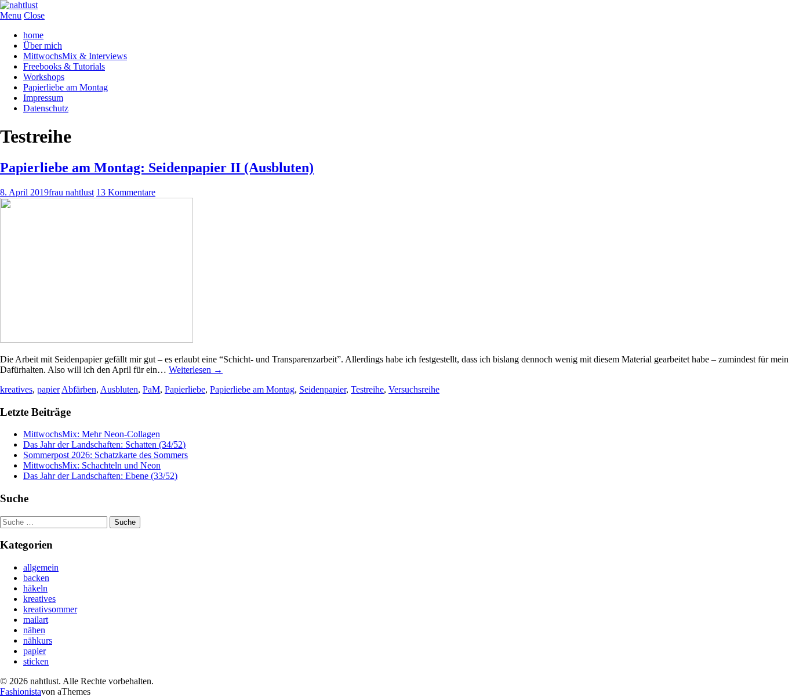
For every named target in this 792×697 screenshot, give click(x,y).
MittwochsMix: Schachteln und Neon (92, 465)
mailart (35, 620)
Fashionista (20, 691)
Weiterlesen (196, 370)
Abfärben (78, 389)
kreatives (16, 389)
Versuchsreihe (413, 389)
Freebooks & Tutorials (64, 66)
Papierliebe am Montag (65, 87)
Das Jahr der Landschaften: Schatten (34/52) (104, 444)
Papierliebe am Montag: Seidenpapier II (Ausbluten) (157, 167)
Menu (10, 15)
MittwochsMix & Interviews (75, 56)
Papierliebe (185, 389)
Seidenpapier (322, 389)
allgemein (41, 567)
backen (36, 578)
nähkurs (37, 640)
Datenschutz (45, 108)
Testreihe (367, 389)
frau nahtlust (71, 192)
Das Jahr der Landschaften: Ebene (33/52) (100, 476)
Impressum (43, 98)
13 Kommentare (125, 192)
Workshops (43, 77)
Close (34, 15)
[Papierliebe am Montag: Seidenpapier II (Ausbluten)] (96, 339)
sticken (36, 661)
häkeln (35, 588)
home (33, 35)
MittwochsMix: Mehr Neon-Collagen (91, 434)
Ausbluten (119, 389)
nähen (34, 630)
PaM (151, 389)
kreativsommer (50, 609)
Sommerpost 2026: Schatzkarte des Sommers (105, 455)
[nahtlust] (19, 5)
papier (48, 389)
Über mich (42, 45)
